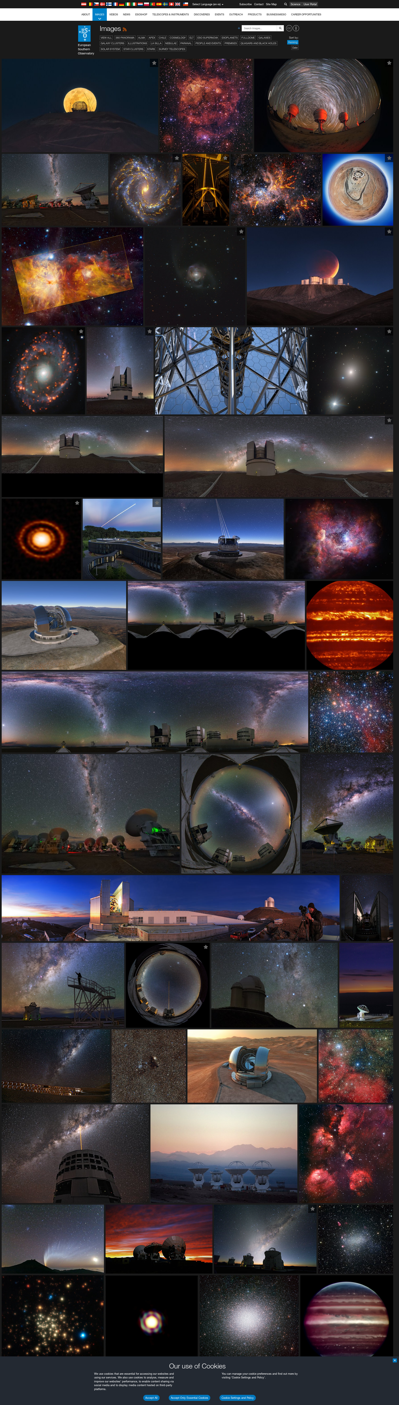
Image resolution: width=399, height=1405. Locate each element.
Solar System (110, 49)
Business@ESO (276, 14)
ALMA (141, 37)
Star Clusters (133, 49)
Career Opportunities (306, 14)
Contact (259, 4)
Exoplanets (230, 37)
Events (219, 14)
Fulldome (248, 37)
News (126, 14)
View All (106, 37)
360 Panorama (125, 37)
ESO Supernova (207, 37)
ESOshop (141, 14)
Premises (231, 43)
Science (295, 4)
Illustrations (137, 43)
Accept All (151, 1397)
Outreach (236, 14)
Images (99, 14)
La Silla (156, 43)
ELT (192, 37)
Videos (113, 14)
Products (255, 14)
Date (294, 47)
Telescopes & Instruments (170, 14)
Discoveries (202, 14)
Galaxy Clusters (112, 43)
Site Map (271, 4)
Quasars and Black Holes (258, 43)
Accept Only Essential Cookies (189, 1397)
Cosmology (178, 37)
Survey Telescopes (172, 49)
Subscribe (245, 4)
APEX (152, 37)
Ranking (292, 42)
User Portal (310, 4)
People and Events (208, 43)
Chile (162, 37)
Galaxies (264, 37)
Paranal (186, 43)
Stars (151, 49)
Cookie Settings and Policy (238, 1397)
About (85, 14)
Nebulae (171, 43)
